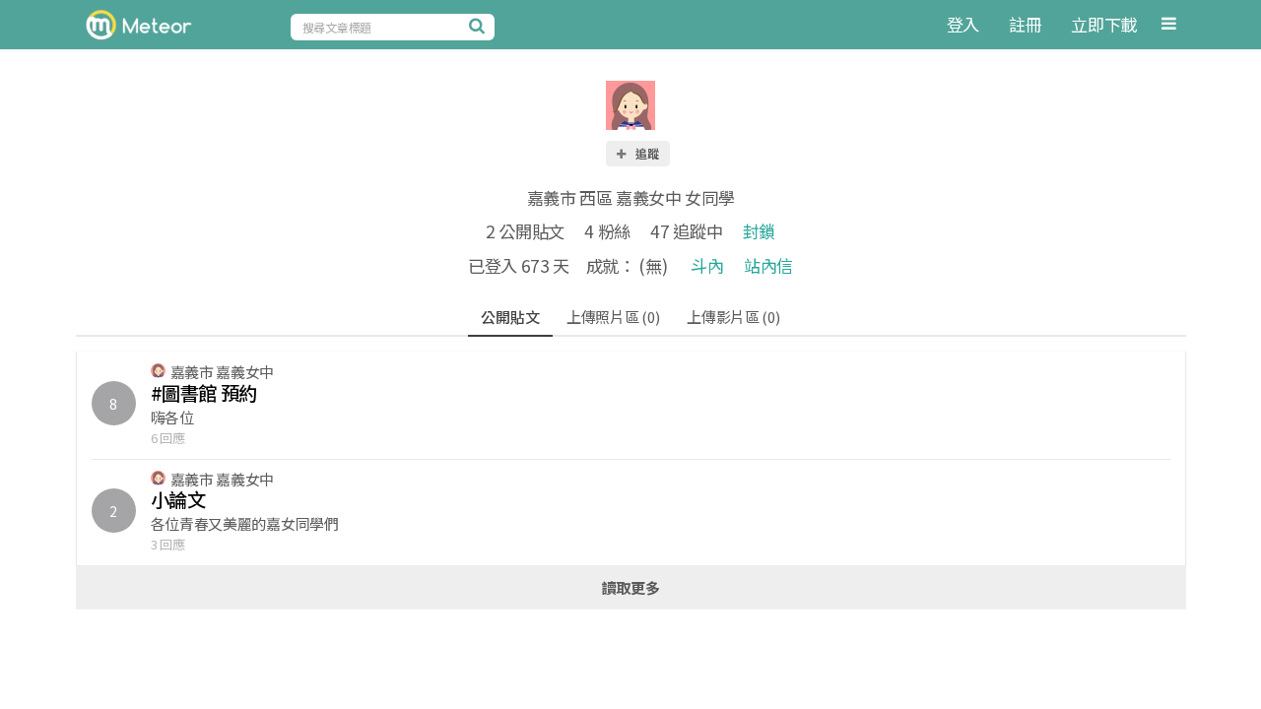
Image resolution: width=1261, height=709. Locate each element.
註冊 (1025, 24)
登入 (963, 24)
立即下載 (1104, 24)
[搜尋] (479, 25)
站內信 (768, 265)
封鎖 (759, 231)
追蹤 (646, 153)
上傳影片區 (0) (733, 316)
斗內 (707, 265)
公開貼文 (510, 316)
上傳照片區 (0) (612, 316)
